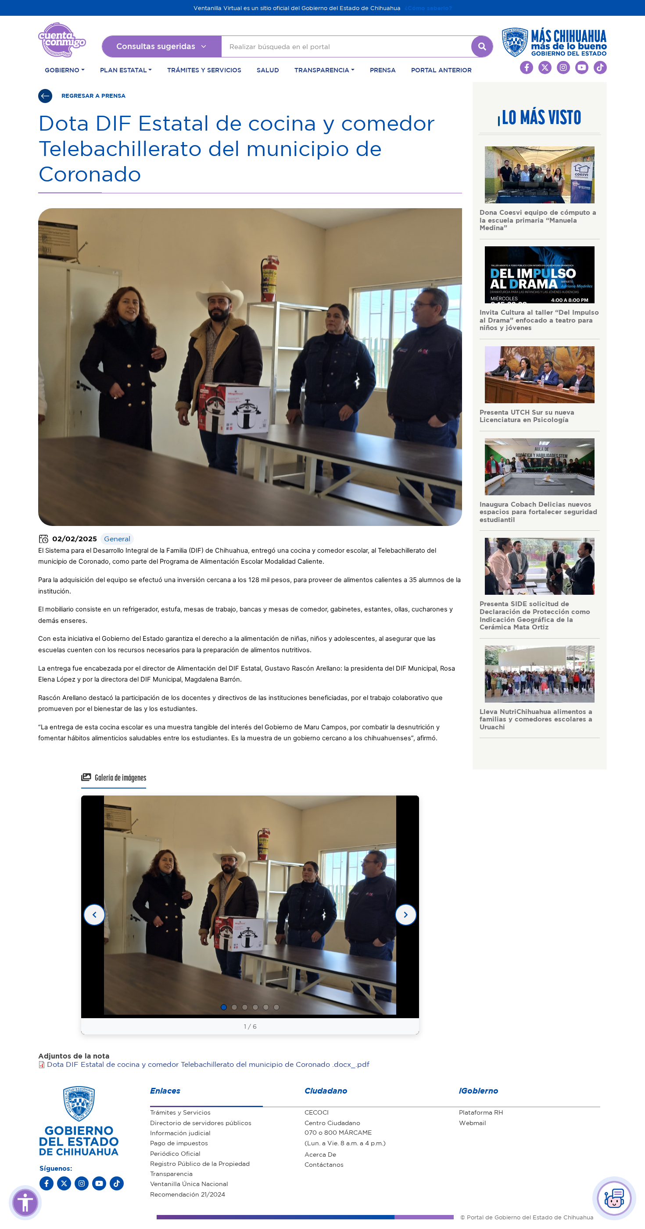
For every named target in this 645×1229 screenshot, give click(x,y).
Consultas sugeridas (155, 46)
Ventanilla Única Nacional (189, 1183)
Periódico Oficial (175, 1153)
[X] (64, 1183)
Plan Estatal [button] (123, 70)
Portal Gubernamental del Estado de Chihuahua (62, 29)
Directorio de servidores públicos (200, 1122)
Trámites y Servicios (204, 70)
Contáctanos (324, 1164)
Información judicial (180, 1133)
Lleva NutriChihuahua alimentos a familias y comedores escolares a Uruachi (536, 719)
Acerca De (320, 1154)
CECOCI (317, 1112)
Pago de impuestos (179, 1143)
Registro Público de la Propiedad (200, 1163)
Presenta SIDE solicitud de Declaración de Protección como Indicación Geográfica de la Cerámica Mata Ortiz (535, 615)
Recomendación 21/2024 (187, 1194)
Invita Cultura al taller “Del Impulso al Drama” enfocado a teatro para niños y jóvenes (539, 319)
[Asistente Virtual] (614, 1198)
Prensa (383, 70)
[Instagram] (82, 1183)
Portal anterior (441, 70)
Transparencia (171, 1173)
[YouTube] (99, 1183)
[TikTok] (117, 1183)
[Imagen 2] (234, 1007)
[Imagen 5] (266, 1007)
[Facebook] (46, 1183)
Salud (268, 70)
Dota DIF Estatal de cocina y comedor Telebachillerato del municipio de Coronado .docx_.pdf (208, 1064)
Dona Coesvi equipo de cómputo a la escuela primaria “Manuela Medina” (538, 220)
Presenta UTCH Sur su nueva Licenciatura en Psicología (527, 416)
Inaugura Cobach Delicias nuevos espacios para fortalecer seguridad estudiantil (538, 511)
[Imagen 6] (276, 1007)
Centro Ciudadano (332, 1122)
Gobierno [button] (62, 70)
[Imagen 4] (255, 1007)
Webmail (472, 1122)
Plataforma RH (481, 1112)
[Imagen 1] (224, 1007)
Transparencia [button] (321, 70)
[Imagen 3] (245, 1007)
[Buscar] (482, 46)
